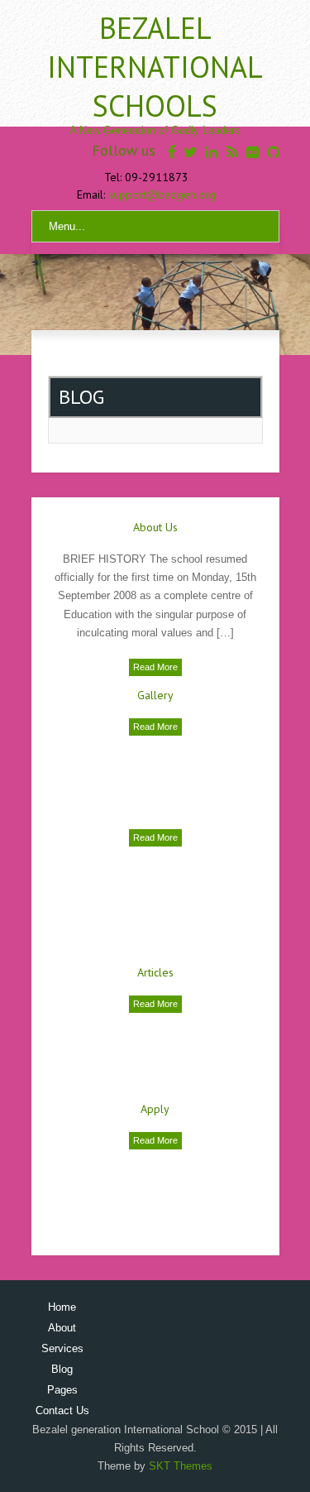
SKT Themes (180, 1466)
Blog (62, 1369)
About (62, 1328)
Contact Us (62, 1410)
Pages (62, 1390)
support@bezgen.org (162, 194)
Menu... (67, 226)
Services (62, 1348)
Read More (155, 667)
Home (62, 1307)
